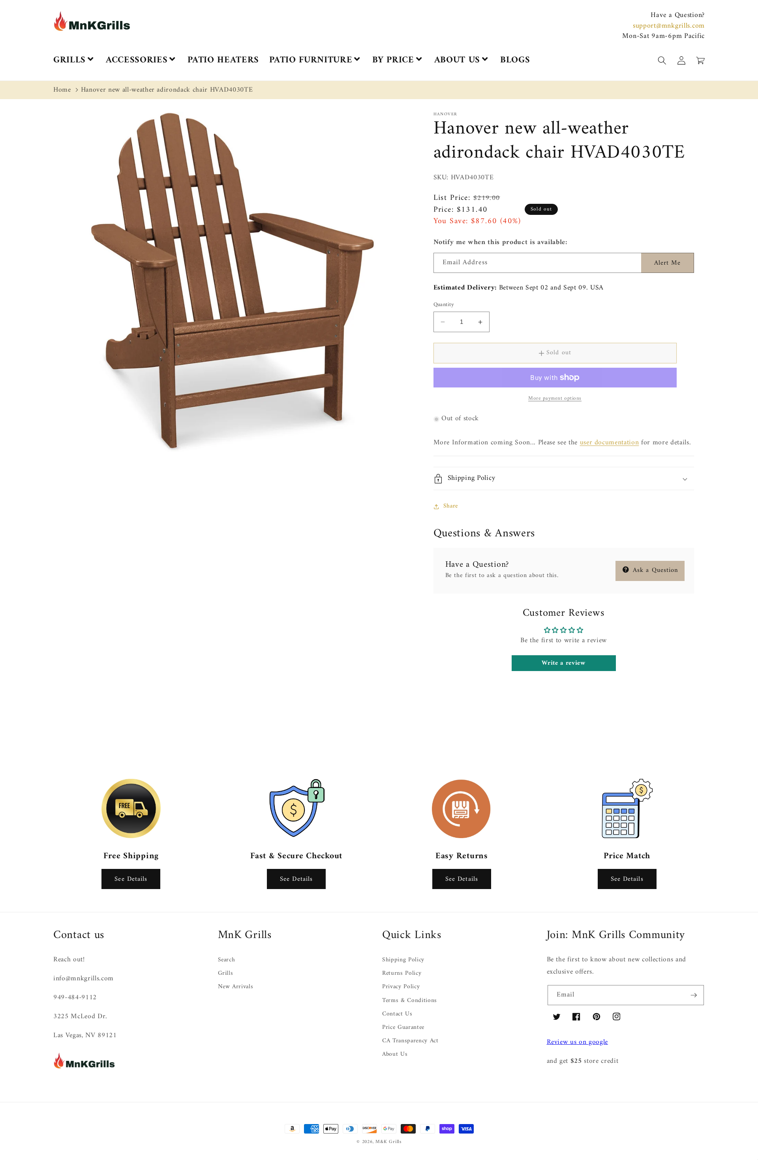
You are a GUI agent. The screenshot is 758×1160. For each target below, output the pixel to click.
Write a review (563, 663)
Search (226, 960)
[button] (757, 1155)
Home (62, 90)
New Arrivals (235, 986)
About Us (394, 1054)
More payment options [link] (555, 398)
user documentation (609, 442)
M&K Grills (388, 1141)
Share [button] (450, 506)
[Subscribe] (693, 995)
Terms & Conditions (409, 1000)
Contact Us (397, 1014)
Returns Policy (401, 973)
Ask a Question (654, 570)
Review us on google (577, 1042)
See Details (130, 879)
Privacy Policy (401, 986)
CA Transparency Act (410, 1041)
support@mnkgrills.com (669, 26)
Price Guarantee (403, 1027)
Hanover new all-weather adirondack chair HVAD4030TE (167, 90)
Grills (225, 973)
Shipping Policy (403, 960)
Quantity (443, 305)
